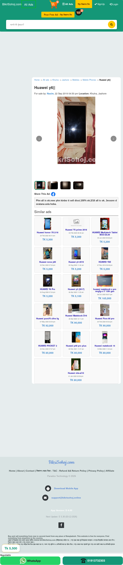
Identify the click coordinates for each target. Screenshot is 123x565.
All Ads (28, 4)
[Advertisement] (61, 54)
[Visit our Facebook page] (61, 525)
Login (115, 4)
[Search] (111, 24)
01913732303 (96, 560)
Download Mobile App (66, 488)
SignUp (101, 4)
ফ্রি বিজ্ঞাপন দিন (84, 4)
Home (12, 470)
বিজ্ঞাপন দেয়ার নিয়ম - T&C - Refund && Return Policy (61, 470)
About (20, 470)
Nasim (50, 93)
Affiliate (110, 470)
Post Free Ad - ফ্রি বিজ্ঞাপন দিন (58, 14)
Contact (30, 470)
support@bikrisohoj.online (66, 497)
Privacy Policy (96, 470)
